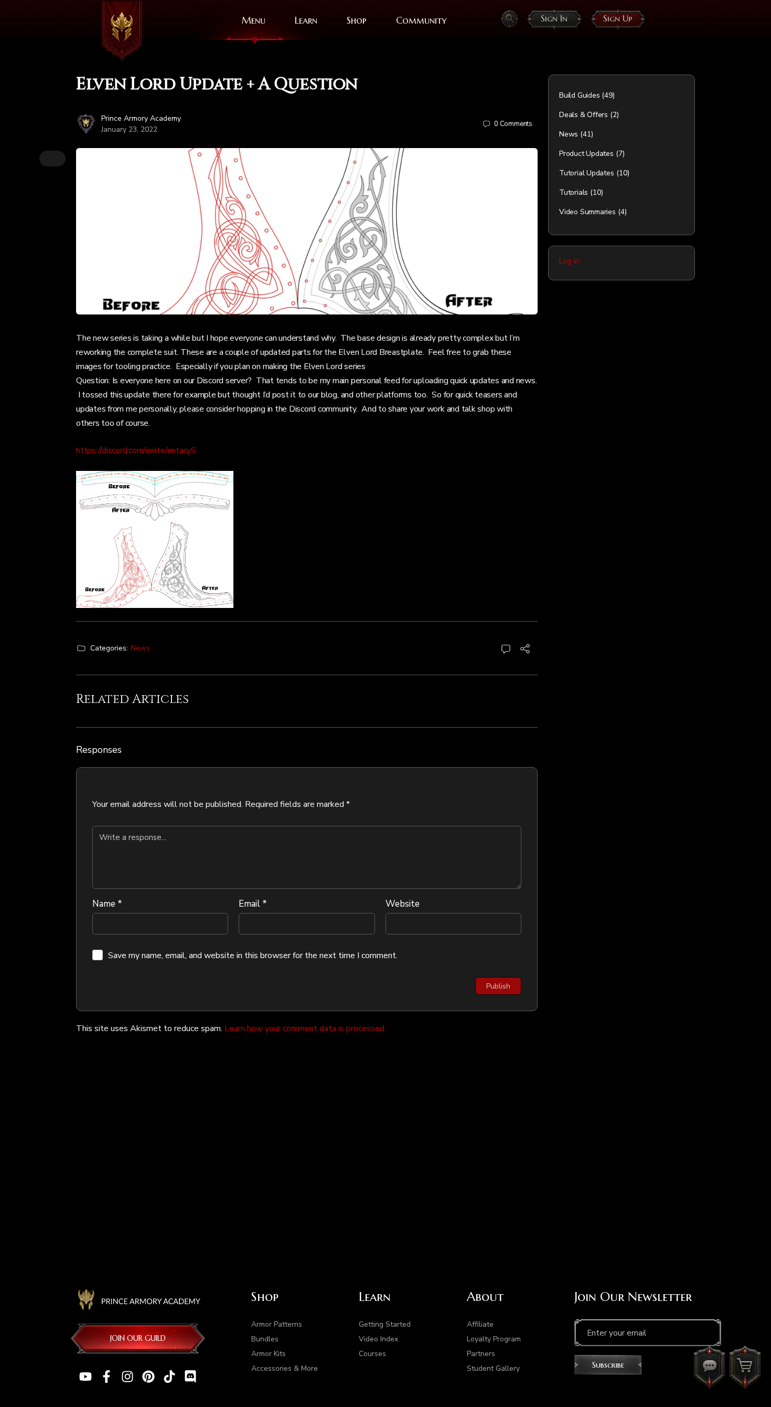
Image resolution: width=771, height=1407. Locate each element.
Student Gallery (493, 1368)
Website (402, 904)
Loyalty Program (494, 1339)
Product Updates (586, 154)
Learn (306, 20)
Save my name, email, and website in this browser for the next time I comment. (253, 955)
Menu (253, 20)
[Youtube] (85, 1376)
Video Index (378, 1339)
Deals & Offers (583, 115)
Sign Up (618, 18)
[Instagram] (127, 1376)
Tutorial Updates (586, 173)
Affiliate (480, 1324)
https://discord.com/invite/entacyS (136, 450)
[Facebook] (106, 1376)
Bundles (265, 1339)
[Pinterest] (148, 1376)
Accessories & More (284, 1368)
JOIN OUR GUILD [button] (138, 1338)
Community (421, 20)
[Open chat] (709, 1367)
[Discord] (190, 1376)
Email (253, 904)
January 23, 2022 (129, 129)
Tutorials (573, 192)
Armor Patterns (276, 1324)
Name (107, 904)
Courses (372, 1354)
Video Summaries (587, 212)
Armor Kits (268, 1354)
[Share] (525, 650)
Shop (357, 20)
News (140, 648)
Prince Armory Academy (141, 118)
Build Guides (579, 95)
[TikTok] (169, 1376)
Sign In (554, 18)
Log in (569, 261)
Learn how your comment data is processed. (305, 1028)
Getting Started (385, 1324)
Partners (481, 1354)
